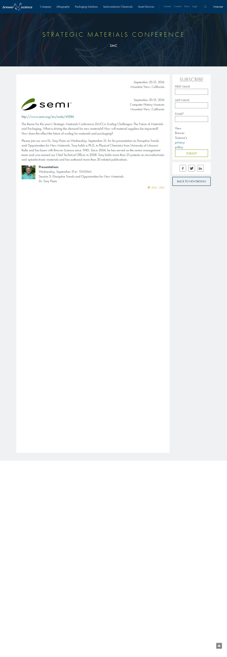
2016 (161, 187)
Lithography (63, 6)
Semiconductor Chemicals (118, 6)
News (187, 6)
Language (218, 6)
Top (219, 646)
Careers (167, 6)
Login (194, 6)
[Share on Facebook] (182, 168)
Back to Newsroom (191, 181)
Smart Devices (146, 6)
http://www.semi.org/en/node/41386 (48, 116)
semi (154, 187)
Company (45, 6)
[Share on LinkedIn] (200, 168)
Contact (177, 6)
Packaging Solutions (86, 6)
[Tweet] (191, 168)
